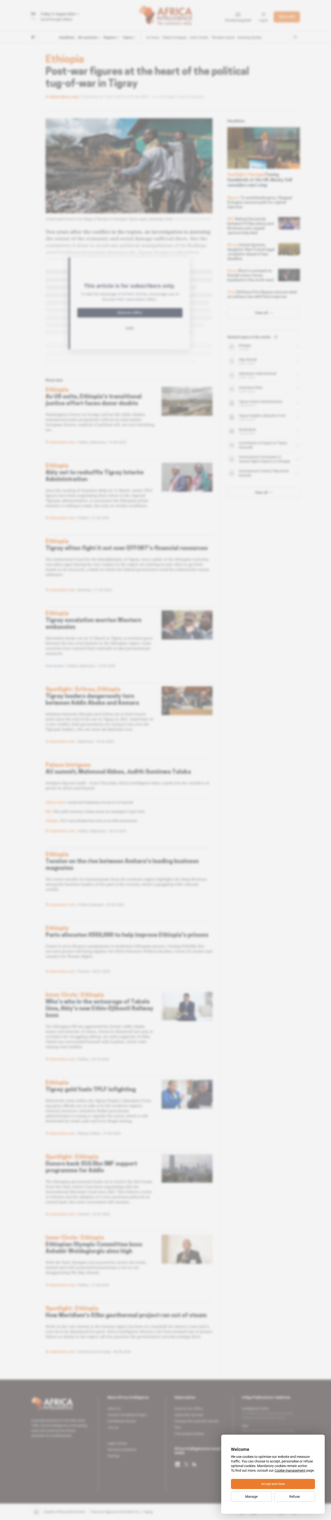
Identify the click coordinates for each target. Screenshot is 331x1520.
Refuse (294, 1496)
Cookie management (290, 1470)
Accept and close (273, 1484)
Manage (251, 1496)
